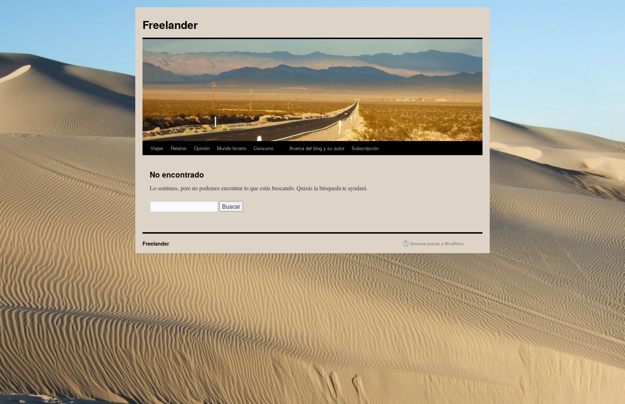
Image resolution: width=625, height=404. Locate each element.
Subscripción (365, 148)
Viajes (156, 148)
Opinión (202, 148)
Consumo (263, 148)
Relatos (179, 148)
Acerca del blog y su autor (316, 148)
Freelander (170, 24)
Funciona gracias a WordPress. (437, 243)
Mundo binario (231, 148)
